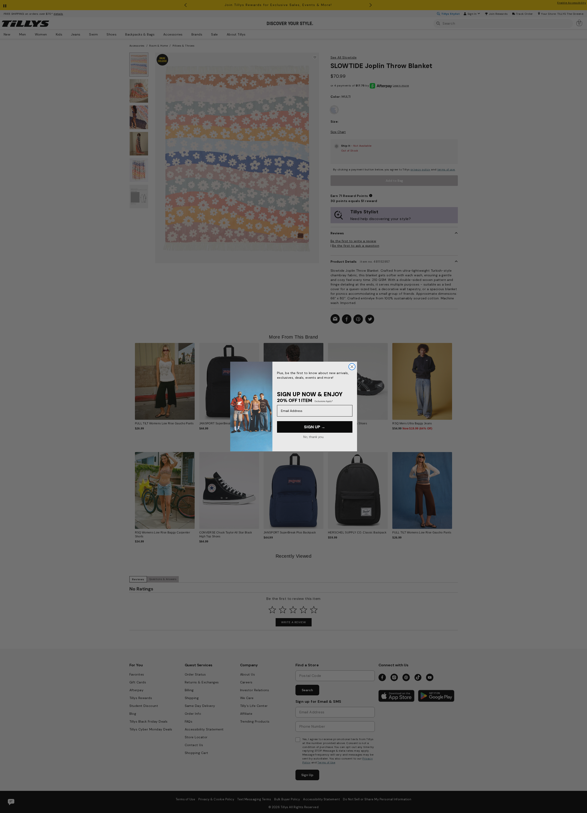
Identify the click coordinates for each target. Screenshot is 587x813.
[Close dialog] (352, 366)
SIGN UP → (314, 427)
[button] (455, 378)
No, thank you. (313, 437)
